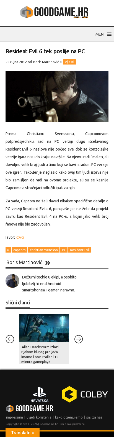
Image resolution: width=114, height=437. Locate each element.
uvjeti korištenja (39, 417)
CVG (20, 237)
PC (64, 250)
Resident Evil (80, 250)
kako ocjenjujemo (69, 417)
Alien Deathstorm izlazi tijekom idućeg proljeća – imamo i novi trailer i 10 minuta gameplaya (40, 354)
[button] (99, 34)
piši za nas (94, 417)
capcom (19, 250)
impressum (14, 417)
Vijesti (69, 62)
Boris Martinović (46, 62)
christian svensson (44, 250)
